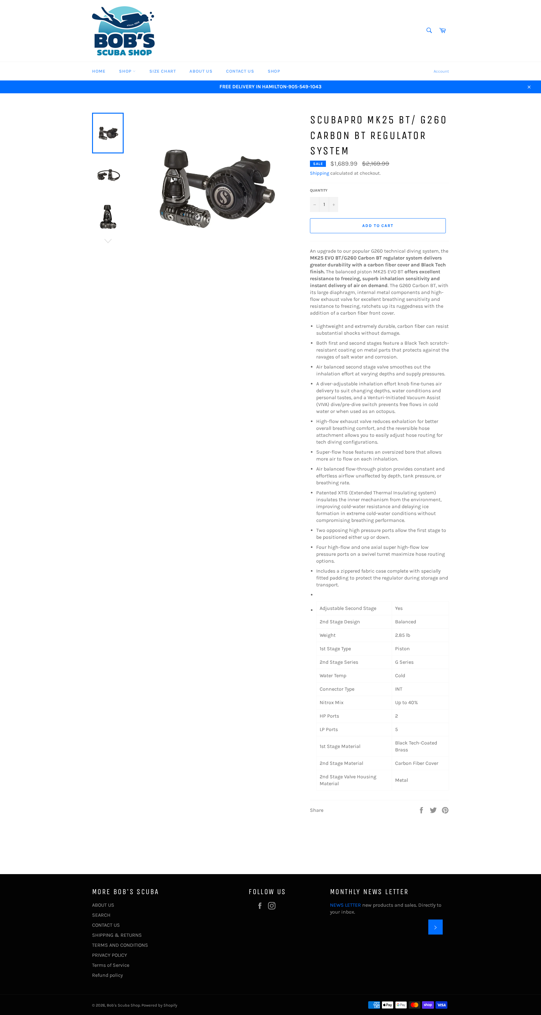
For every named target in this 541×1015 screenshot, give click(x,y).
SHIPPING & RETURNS (117, 935)
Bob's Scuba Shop (123, 1005)
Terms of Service (110, 965)
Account (441, 71)
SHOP (126, 71)
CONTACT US (240, 71)
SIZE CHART (162, 71)
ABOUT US (200, 71)
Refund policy (107, 975)
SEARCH (101, 915)
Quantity (318, 190)
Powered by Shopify (159, 1005)
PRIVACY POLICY (109, 955)
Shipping (319, 173)
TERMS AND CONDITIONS (120, 945)
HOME (98, 71)
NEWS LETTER (345, 905)
